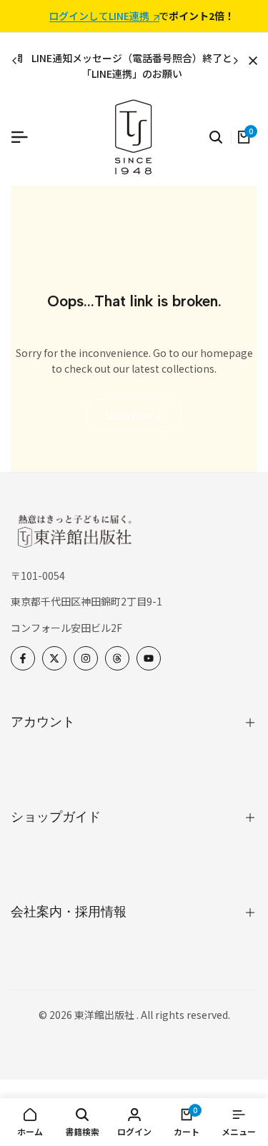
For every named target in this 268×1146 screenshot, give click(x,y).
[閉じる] (250, 61)
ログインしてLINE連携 (99, 16)
